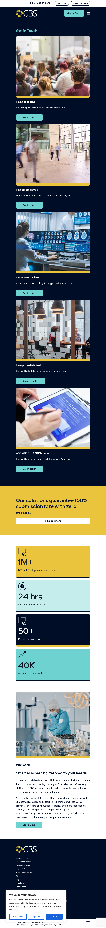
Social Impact (21, 887)
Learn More (29, 824)
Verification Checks (23, 862)
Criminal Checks (22, 858)
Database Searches (23, 865)
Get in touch (29, 117)
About (18, 876)
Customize (18, 916)
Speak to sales (30, 380)
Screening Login (80, 3)
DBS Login (61, 3)
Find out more (53, 520)
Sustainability (21, 883)
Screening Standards (24, 872)
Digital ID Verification (24, 869)
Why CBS (19, 879)
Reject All (36, 916)
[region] (36, 906)
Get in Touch (74, 13)
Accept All (54, 916)
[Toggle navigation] (88, 13)
